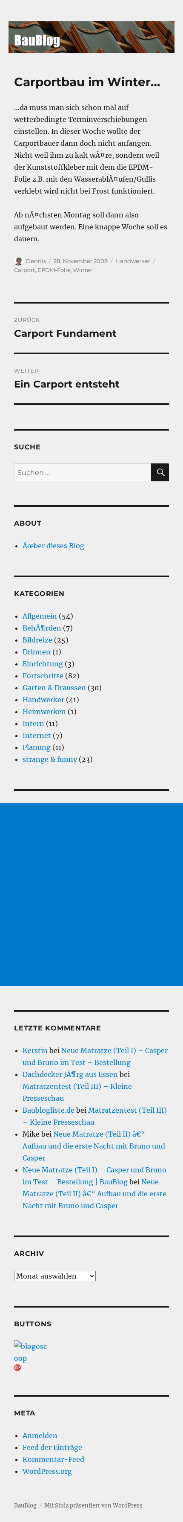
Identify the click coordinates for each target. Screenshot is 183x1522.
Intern (33, 723)
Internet (37, 735)
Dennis (36, 261)
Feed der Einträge (52, 1447)
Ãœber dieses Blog (53, 545)
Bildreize (37, 640)
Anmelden (40, 1435)
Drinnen (37, 652)
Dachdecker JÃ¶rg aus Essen (70, 1074)
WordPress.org (47, 1471)
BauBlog (25, 1505)
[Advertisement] (91, 894)
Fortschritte (43, 675)
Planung (37, 747)
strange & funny (50, 759)
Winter (82, 269)
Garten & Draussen (54, 687)
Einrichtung (43, 664)
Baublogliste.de (48, 1110)
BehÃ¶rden (42, 628)
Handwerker (132, 261)
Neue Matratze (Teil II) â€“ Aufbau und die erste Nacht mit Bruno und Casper (94, 1146)
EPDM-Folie (54, 269)
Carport (24, 269)
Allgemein (40, 616)
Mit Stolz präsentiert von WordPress (93, 1505)
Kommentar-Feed (53, 1459)
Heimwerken (44, 711)
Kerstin (35, 1050)
